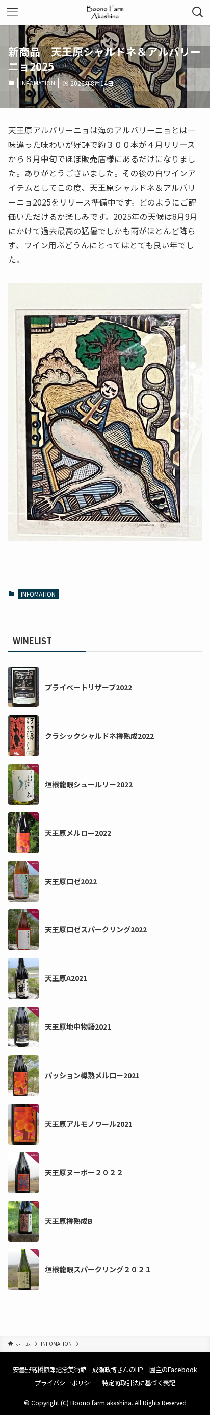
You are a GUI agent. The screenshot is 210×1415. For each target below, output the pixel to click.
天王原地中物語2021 (78, 1027)
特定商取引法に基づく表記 (138, 1382)
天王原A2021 (66, 978)
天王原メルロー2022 (78, 833)
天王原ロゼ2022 (71, 881)
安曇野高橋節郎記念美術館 (49, 1369)
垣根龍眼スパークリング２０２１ (98, 1269)
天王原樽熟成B (69, 1221)
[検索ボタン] (198, 12)
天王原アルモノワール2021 (89, 1124)
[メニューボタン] (12, 12)
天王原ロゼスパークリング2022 (96, 929)
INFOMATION (37, 83)
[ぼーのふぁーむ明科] (105, 12)
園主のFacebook (173, 1369)
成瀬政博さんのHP (117, 1369)
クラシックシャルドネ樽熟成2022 (99, 736)
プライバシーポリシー (65, 1382)
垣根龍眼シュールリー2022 (89, 784)
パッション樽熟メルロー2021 (92, 1075)
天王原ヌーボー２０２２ (84, 1172)
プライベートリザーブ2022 (88, 687)
